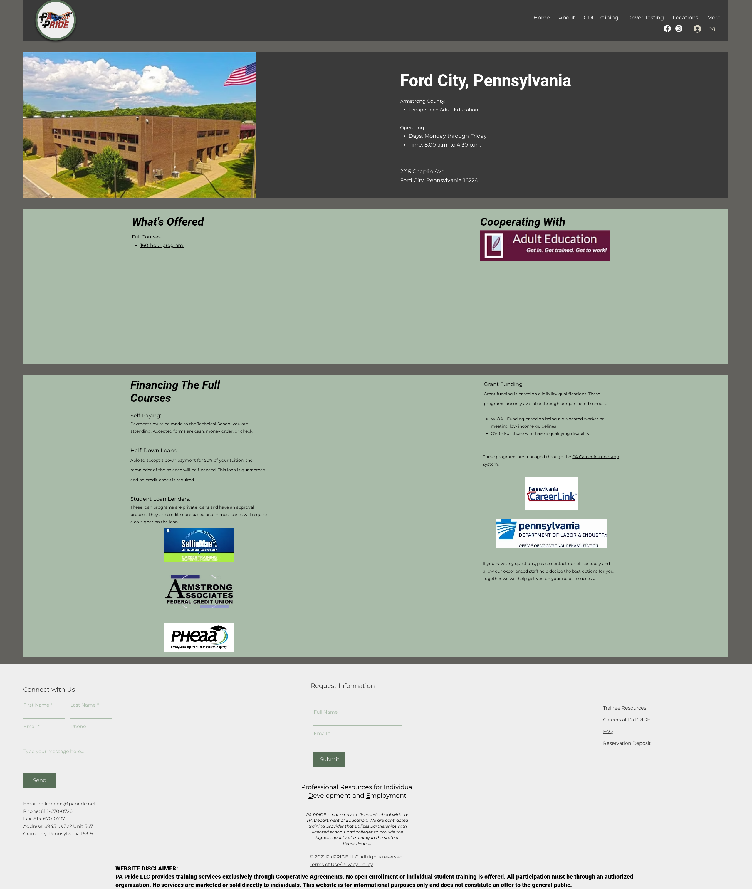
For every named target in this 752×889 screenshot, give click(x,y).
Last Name (83, 705)
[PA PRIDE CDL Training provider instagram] (678, 28)
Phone (78, 726)
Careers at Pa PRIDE (626, 719)
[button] (601, 17)
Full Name (326, 712)
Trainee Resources (624, 708)
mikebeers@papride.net (67, 803)
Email (30, 726)
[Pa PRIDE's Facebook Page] (667, 28)
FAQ (608, 731)
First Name (36, 705)
